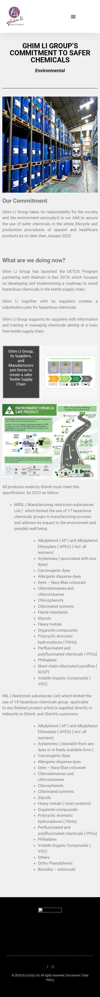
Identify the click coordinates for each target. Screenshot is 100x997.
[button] (73, 16)
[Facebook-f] (47, 966)
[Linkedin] (52, 966)
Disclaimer (73, 975)
